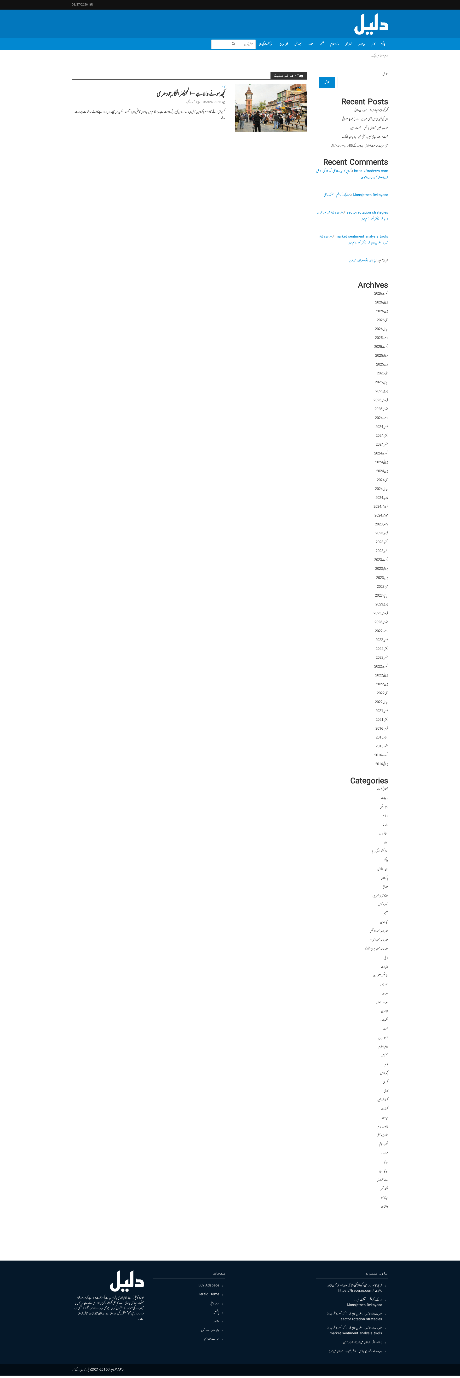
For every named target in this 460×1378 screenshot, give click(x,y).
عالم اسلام (334, 44)
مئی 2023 (382, 587)
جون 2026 (382, 311)
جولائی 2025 (381, 356)
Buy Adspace (208, 1286)
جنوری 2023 (381, 622)
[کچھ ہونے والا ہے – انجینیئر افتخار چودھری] (271, 108)
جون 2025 (382, 365)
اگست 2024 (381, 454)
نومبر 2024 (381, 427)
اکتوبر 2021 (382, 720)
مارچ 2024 (381, 498)
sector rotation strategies (367, 213)
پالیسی (216, 1312)
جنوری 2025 (381, 409)
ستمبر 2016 (382, 747)
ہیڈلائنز (362, 44)
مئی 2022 (382, 693)
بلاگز (383, 44)
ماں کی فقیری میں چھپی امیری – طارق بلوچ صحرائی (365, 119)
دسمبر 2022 (381, 631)
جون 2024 (382, 471)
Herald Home (208, 1294)
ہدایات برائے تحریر (210, 1330)
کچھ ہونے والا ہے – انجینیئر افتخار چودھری (191, 94)
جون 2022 (382, 684)
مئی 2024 (382, 480)
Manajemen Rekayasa (370, 195)
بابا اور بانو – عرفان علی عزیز (362, 261)
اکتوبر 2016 (382, 738)
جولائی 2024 (381, 462)
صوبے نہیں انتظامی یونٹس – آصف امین (369, 128)
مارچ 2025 (381, 392)
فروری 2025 (381, 400)
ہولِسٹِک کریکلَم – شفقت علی (337, 195)
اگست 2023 (381, 560)
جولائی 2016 (381, 764)
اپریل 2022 (381, 702)
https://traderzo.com (371, 171)
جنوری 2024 (381, 516)
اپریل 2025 (381, 382)
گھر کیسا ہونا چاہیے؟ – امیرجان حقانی (371, 110)
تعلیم (322, 44)
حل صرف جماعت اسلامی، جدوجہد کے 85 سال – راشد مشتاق (359, 146)
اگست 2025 (381, 347)
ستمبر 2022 (382, 658)
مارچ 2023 (381, 605)
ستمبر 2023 (382, 551)
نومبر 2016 (381, 729)
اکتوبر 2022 (382, 649)
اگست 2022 (381, 667)
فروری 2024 (381, 507)
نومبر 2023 (381, 533)
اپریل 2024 (381, 489)
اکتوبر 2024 (382, 436)
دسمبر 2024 (381, 418)
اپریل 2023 (381, 596)
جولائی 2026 (381, 303)
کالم (373, 44)
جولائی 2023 (381, 569)
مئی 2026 (382, 320)
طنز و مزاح (284, 44)
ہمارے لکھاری (211, 1339)
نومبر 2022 (381, 640)
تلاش (385, 74)
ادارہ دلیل (214, 1304)
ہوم (386, 56)
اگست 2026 (381, 294)
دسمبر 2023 (381, 525)
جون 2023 (382, 578)
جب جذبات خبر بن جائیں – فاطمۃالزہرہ (363, 1351)
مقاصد (216, 1321)
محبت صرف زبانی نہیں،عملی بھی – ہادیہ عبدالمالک (365, 137)
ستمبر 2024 (382, 445)
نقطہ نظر (348, 44)
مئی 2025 (382, 374)
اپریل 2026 (381, 329)
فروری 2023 (381, 614)
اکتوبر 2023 (382, 542)
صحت (311, 44)
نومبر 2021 (381, 711)
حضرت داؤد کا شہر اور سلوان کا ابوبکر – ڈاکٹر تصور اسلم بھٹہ (353, 240)
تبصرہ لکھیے (190, 102)
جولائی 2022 (381, 676)
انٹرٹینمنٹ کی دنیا (266, 44)
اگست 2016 (381, 755)
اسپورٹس (298, 44)
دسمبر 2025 (381, 338)
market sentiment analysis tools (362, 237)
